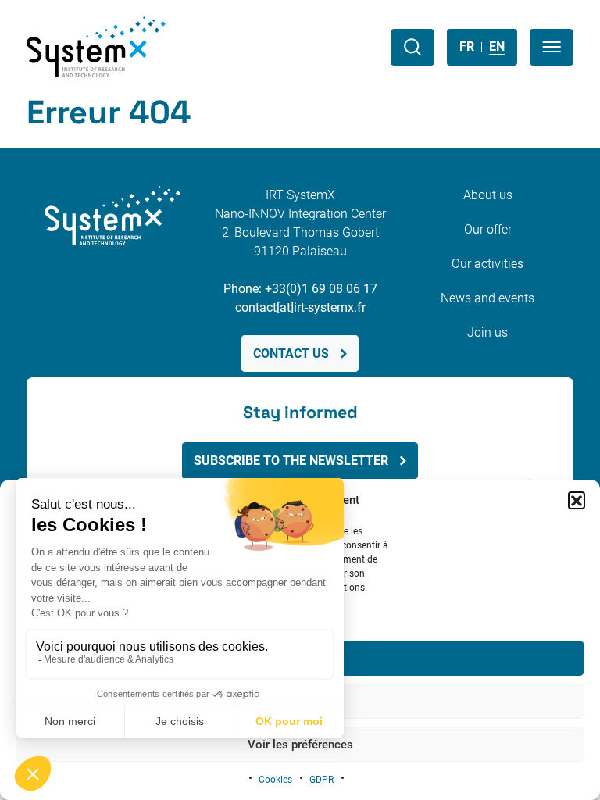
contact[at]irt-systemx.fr (300, 307)
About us (487, 195)
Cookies (275, 779)
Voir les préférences (300, 745)
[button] (576, 500)
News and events (487, 298)
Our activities (487, 263)
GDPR (321, 779)
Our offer (488, 229)
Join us (487, 332)
